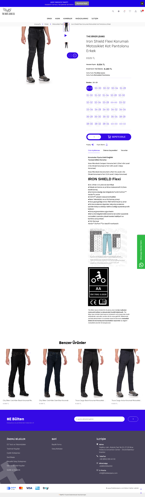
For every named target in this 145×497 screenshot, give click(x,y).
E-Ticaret (66, 495)
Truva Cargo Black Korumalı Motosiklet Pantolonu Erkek (90, 400)
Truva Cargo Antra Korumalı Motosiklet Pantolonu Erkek (127, 400)
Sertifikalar (11, 457)
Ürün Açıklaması (94, 150)
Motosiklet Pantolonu (59, 24)
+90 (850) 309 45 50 (107, 459)
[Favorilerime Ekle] (29, 353)
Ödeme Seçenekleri (110, 150)
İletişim (95, 19)
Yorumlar (124, 150)
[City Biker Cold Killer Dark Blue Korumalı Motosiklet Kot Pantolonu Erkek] (54, 373)
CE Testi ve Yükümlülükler (16, 444)
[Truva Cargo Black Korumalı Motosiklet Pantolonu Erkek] (90, 373)
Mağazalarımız (82, 19)
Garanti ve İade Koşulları (16, 466)
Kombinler (67, 19)
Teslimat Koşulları (13, 449)
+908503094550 (105, 466)
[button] (70, 55)
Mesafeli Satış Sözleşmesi (16, 461)
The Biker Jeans (95, 36)
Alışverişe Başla (81, 3)
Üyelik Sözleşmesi (13, 453)
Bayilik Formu (57, 444)
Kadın (57, 19)
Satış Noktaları (57, 449)
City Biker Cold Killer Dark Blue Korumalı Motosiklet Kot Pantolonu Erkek (54, 400)
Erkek (49, 19)
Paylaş (88, 145)
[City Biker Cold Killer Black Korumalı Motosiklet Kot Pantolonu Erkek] (18, 373)
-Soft (61, 495)
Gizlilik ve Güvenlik (13, 470)
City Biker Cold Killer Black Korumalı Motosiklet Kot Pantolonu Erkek (18, 400)
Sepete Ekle (118, 136)
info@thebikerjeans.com (108, 473)
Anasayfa (37, 24)
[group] (36, 55)
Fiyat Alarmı (101, 145)
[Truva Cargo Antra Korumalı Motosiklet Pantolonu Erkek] (126, 373)
